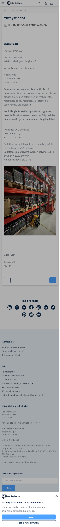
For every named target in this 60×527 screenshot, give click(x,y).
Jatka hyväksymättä (29, 522)
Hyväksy (29, 517)
